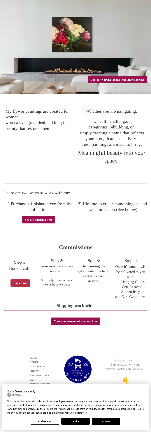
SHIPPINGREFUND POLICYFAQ (39, 375)
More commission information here (75, 321)
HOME (33, 357)
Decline (75, 421)
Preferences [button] (81, 413)
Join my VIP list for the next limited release (117, 79)
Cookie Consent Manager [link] (20, 391)
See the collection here (38, 219)
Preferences (45, 421)
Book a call (20, 283)
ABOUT (34, 362)
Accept (106, 421)
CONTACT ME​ (38, 366)
